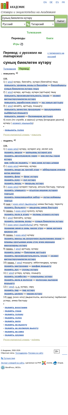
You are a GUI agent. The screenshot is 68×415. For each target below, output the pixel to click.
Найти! (60, 21)
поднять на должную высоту (21, 328)
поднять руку (12, 180)
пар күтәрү (28, 290)
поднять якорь (12, 183)
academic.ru (13, 5)
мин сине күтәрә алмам (45, 162)
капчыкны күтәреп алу (39, 152)
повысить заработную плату (21, 102)
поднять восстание (16, 307)
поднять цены (12, 252)
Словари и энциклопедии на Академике (28, 12)
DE (51, 2)
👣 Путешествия (8, 358)
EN (45, 2)
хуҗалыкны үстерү (41, 276)
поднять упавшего (15, 190)
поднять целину (13, 293)
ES (57, 2)
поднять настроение (16, 266)
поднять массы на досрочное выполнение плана (32, 238)
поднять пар (11, 290)
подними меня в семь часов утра (23, 228)
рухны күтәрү (30, 269)
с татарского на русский (56, 55)
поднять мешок (13, 152)
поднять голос (13, 317)
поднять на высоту (16, 324)
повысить (36, 135)
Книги (49, 38)
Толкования (34, 32)
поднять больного (15, 207)
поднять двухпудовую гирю (20, 155)
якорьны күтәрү (34, 183)
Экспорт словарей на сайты (12, 363)
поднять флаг (12, 176)
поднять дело (13, 321)
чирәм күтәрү (34, 293)
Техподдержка (21, 353)
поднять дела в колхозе (18, 279)
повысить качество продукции (22, 109)
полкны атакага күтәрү (46, 214)
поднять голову (14, 314)
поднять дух (11, 269)
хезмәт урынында (22, 123)
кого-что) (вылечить (24, 204)
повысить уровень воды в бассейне (25, 85)
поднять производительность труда (25, 255)
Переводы (18, 38)
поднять (36, 340)
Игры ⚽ (18, 44)
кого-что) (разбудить (20, 224)
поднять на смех (14, 331)
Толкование (9, 68)
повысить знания (14, 116)
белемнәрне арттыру (40, 116)
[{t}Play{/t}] (17, 73)
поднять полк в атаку (16, 214)
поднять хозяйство (15, 276)
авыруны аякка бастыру (43, 207)
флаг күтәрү (31, 176)
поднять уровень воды (18, 221)
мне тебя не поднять (16, 162)
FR (63, 2)
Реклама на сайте (35, 353)
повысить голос (14, 130)
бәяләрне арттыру (35, 252)
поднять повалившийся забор (22, 197)
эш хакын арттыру (52, 102)
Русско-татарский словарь (16, 135)
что (10, 81)
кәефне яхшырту (41, 266)
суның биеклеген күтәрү (49, 221)
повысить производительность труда (26, 95)
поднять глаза (13, 310)
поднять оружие (14, 335)
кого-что (13, 149)
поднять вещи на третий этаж (21, 169)
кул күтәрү (29, 180)
